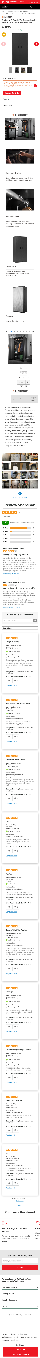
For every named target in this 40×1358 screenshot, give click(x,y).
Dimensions (23, 399)
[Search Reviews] (35, 620)
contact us (11, 29)
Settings (20, 1345)
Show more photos (20, 497)
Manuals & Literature (33, 399)
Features (6, 399)
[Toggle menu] (36, 6)
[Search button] (31, 6)
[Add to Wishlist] (35, 85)
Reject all (21, 1349)
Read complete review (11, 574)
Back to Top (20, 1201)
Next (20, 1206)
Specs (14, 399)
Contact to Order (12, 93)
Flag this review (11, 685)
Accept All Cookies (21, 1354)
